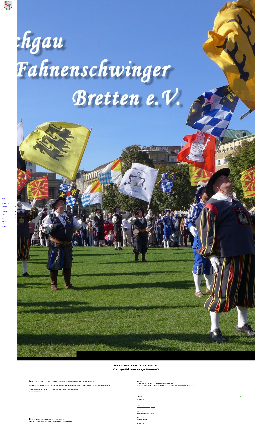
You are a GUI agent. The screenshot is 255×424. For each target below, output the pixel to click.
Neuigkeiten (4, 206)
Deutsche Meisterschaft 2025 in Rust (145, 400)
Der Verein (4, 201)
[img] (136, 180)
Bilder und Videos (5, 211)
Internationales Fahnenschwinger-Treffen (146, 407)
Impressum (4, 226)
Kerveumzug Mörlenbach (142, 419)
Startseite (3, 198)
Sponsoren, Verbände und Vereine (7, 217)
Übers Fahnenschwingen (7, 203)
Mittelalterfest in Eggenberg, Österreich (145, 413)
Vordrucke (4, 221)
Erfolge (3, 214)
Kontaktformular (182, 385)
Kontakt (3, 223)
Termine (3, 209)
